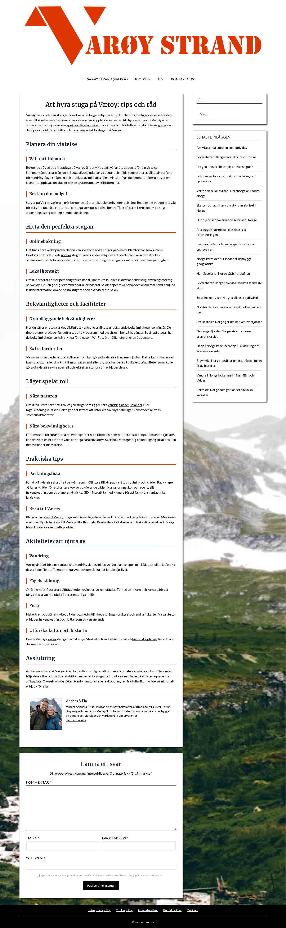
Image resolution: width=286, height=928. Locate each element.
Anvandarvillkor (148, 910)
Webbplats (36, 858)
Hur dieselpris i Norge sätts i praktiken (223, 273)
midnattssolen (98, 177)
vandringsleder (118, 405)
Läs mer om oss (76, 720)
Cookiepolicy (124, 910)
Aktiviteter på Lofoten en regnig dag (222, 147)
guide (162, 125)
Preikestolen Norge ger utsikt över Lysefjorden (229, 322)
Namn (33, 838)
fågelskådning (55, 177)
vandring (37, 177)
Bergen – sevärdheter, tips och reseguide (225, 167)
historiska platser (144, 639)
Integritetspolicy (99, 910)
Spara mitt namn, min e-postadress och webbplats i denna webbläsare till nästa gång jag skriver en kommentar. (101, 875)
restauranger (138, 435)
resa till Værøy (53, 517)
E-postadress (115, 838)
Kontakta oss (183, 79)
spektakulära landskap (83, 125)
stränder (136, 405)
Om (161, 79)
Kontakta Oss (172, 910)
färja (134, 517)
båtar (71, 619)
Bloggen (143, 79)
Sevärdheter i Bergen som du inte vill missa (226, 157)
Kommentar (38, 782)
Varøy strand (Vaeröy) (107, 79)
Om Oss (192, 910)
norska (66, 255)
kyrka (52, 639)
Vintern (115, 177)
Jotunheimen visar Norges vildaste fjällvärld (227, 297)
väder (102, 487)
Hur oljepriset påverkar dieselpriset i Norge (227, 220)
